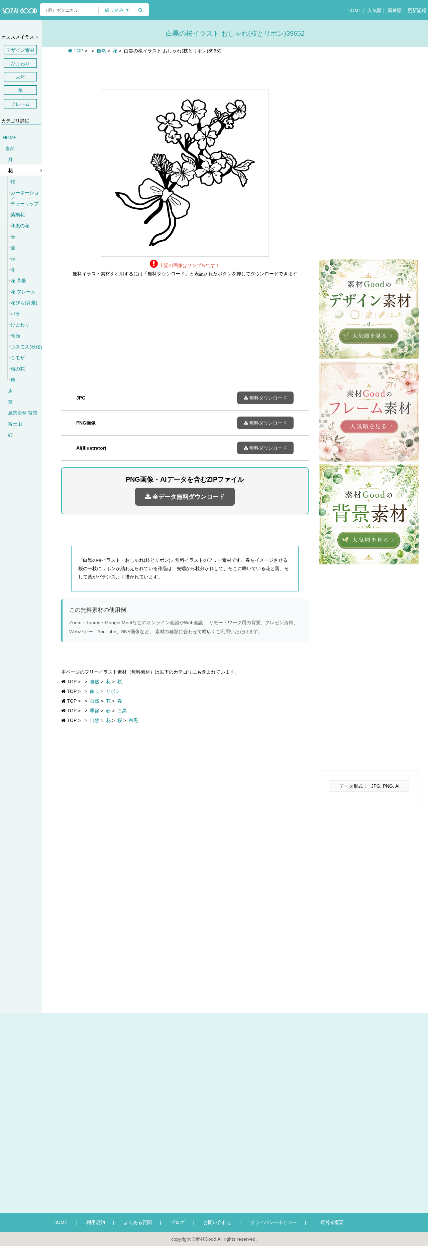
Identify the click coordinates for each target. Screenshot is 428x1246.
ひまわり (20, 63)
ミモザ (18, 357)
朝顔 (15, 335)
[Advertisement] (185, 71)
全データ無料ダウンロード (188, 496)
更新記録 (417, 10)
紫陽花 (18, 214)
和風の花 (20, 225)
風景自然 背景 (22, 413)
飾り (94, 691)
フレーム (20, 104)
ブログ (178, 1222)
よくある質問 (138, 1222)
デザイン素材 (20, 50)
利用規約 (95, 1222)
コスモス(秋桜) (26, 346)
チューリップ (25, 203)
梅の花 (18, 368)
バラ (15, 313)
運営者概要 (330, 1222)
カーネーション (25, 195)
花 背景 (18, 280)
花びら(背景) (24, 302)
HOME (354, 10)
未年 (20, 77)
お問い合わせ (217, 1222)
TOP (77, 50)
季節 (94, 710)
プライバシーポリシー (273, 1222)
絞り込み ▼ (117, 10)
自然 (10, 148)
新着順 (395, 10)
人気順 (374, 10)
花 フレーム (23, 291)
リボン (113, 691)
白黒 (122, 710)
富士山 (15, 424)
